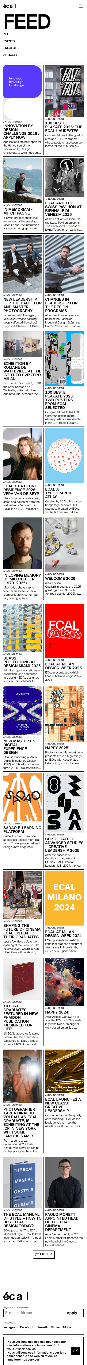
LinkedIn (43, 1327)
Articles (10, 55)
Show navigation (81, 6)
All (6, 34)
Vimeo (55, 1327)
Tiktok (67, 1327)
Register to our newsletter (16, 1307)
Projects (11, 48)
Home (9, 6)
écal (15, 1296)
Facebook (27, 1327)
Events (9, 41)
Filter (45, 1254)
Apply (72, 1313)
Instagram (10, 1327)
